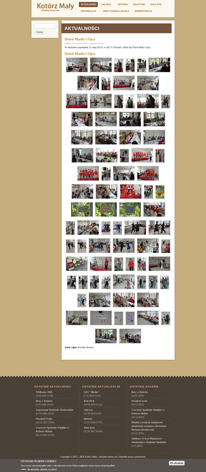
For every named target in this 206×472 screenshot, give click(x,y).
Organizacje (87, 11)
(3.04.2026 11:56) (44, 394)
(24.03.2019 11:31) (93, 403)
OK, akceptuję (176, 463)
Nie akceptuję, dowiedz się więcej (42, 469)
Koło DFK (156, 4)
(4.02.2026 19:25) (44, 403)
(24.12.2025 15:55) (52, 431)
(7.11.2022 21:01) (92, 394)
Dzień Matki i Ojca (80, 39)
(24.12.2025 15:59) (45, 420)
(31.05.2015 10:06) (93, 429)
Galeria (105, 4)
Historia (123, 4)
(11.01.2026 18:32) (54, 412)
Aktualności (88, 4)
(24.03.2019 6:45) (92, 412)
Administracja (143, 11)
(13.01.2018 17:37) (93, 420)
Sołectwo (139, 4)
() (140, 394)
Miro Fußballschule (116, 11)
